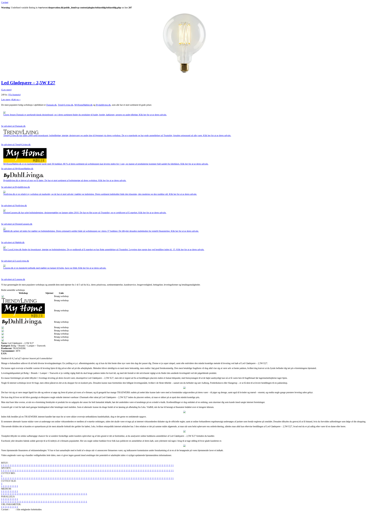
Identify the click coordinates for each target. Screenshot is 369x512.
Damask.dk (51, 105)
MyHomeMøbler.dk (83, 105)
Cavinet (4, 2)
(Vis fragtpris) (14, 94)
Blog (12, 509)
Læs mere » (6, 99)
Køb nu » (16, 99)
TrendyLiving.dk (65, 105)
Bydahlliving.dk (103, 105)
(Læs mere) (6, 90)
